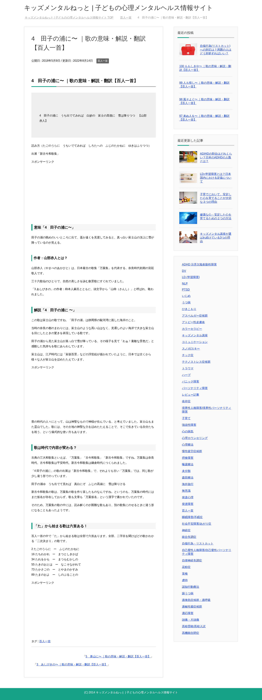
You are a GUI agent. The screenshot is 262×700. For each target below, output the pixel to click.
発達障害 (187, 503)
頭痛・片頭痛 (190, 619)
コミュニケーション (195, 341)
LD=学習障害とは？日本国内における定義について (215, 177)
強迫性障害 (189, 424)
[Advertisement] (93, 189)
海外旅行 (187, 484)
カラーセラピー (192, 328)
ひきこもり (189, 309)
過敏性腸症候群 (192, 606)
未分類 (186, 470)
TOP (71, 17)
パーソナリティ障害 (195, 388)
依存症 (186, 401)
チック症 (187, 355)
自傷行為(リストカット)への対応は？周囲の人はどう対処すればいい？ (215, 49)
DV (184, 270)
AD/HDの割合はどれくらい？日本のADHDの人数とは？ (216, 157)
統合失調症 (189, 536)
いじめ (186, 295)
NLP (185, 283)
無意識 (186, 490)
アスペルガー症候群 (195, 315)
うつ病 (186, 302)
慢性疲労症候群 (192, 451)
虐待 (185, 580)
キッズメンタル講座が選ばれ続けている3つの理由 (215, 237)
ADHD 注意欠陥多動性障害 (199, 264)
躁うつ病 (187, 593)
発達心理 (187, 497)
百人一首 (103, 60)
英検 (185, 573)
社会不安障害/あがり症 (196, 523)
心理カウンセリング (195, 438)
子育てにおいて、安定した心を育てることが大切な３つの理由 (215, 198)
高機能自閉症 (190, 632)
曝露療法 (187, 464)
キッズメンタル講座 (195, 335)
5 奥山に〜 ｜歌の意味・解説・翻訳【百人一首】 (118, 656)
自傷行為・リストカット (197, 543)
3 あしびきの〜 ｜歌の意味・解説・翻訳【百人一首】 (72, 664)
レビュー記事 (190, 394)
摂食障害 (187, 457)
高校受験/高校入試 (194, 626)
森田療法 (187, 477)
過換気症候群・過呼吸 (196, 599)
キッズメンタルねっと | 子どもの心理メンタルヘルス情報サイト (118, 7)
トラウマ (187, 368)
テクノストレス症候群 (196, 361)
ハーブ (186, 374)
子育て (186, 418)
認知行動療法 (190, 586)
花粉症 (186, 567)
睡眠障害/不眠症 (192, 517)
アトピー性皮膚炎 (193, 322)
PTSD (186, 289)
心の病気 (187, 431)
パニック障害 (190, 381)
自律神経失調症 (192, 560)
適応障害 (187, 613)
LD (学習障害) (191, 277)
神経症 (186, 530)
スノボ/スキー (191, 348)
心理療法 (187, 444)
